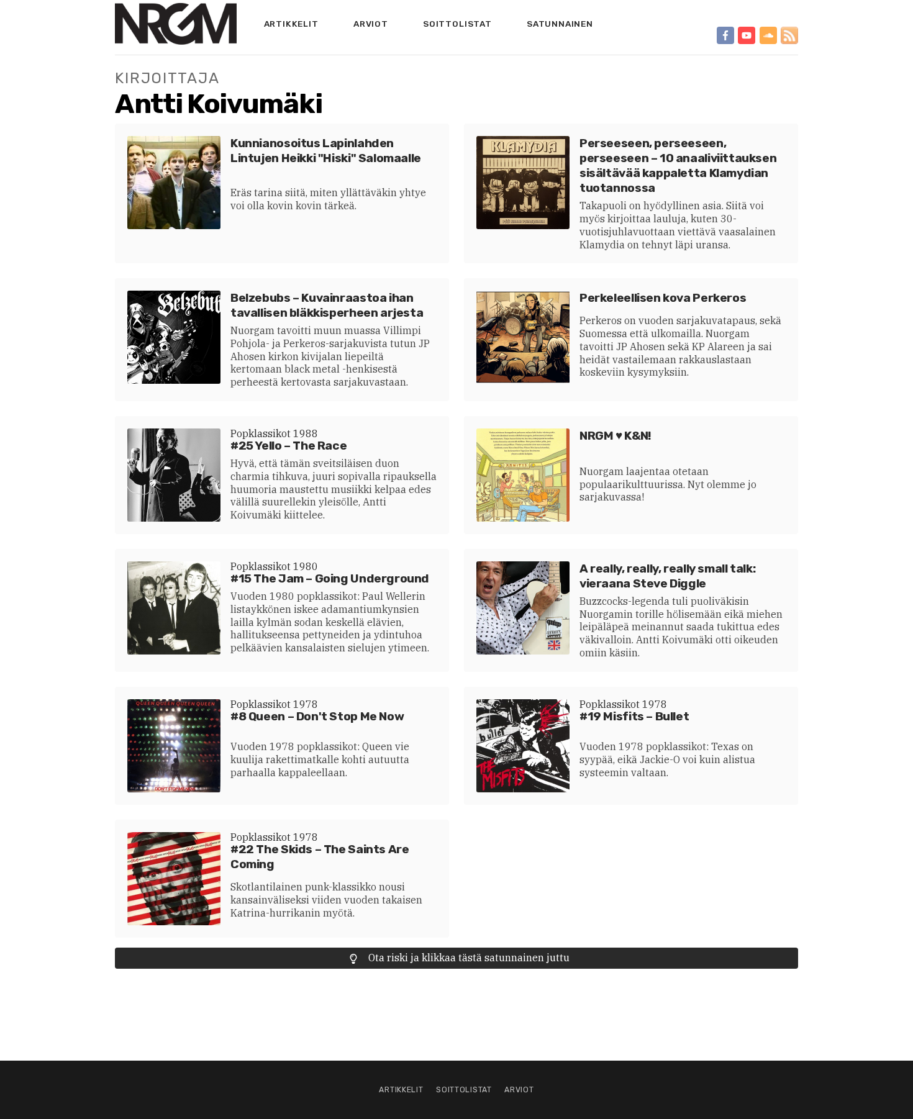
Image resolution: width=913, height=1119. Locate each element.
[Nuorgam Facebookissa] (725, 35)
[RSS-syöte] (789, 35)
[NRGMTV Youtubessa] (746, 35)
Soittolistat (457, 24)
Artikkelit (291, 24)
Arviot (370, 24)
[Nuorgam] (176, 23)
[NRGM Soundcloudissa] (768, 35)
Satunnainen (560, 24)
